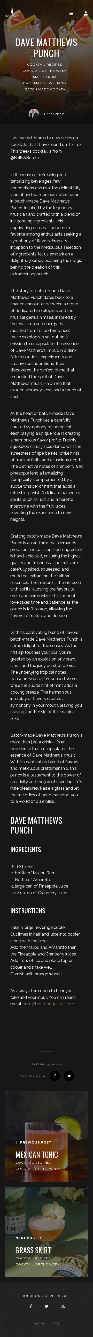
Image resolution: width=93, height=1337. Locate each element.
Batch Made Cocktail (46, 89)
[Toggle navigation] (71, 13)
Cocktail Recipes (44, 64)
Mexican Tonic (37, 1154)
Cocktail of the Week (44, 71)
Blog (56, 1323)
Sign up (39, 1323)
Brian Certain (54, 114)
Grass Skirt (33, 1250)
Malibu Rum (44, 77)
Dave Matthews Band (44, 83)
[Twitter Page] (46, 1306)
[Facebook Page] (30, 1306)
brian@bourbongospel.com (48, 1003)
